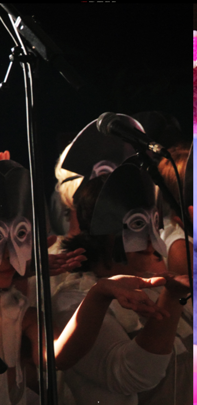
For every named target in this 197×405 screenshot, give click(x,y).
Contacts (114, 1)
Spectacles (91, 1)
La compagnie (84, 1)
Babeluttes (107, 1)
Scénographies (100, 1)
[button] (1, 206)
